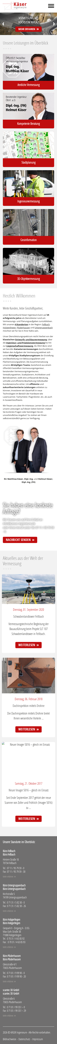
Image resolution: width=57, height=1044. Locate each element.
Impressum (37, 1039)
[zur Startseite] (14, 6)
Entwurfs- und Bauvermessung (31, 339)
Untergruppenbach (44, 327)
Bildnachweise (9, 1039)
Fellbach (46, 324)
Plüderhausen (23, 327)
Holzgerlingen (9, 327)
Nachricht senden (18, 540)
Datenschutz (24, 1039)
